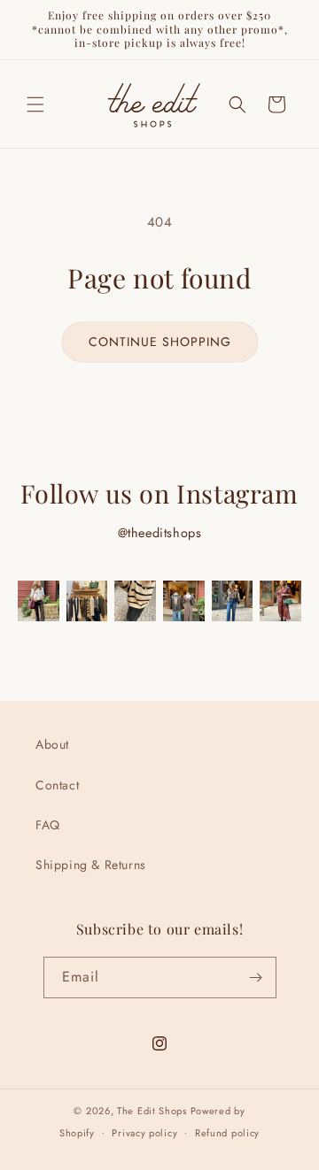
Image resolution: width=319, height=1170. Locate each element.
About (52, 744)
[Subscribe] (256, 977)
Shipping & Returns (90, 865)
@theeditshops (160, 533)
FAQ (47, 825)
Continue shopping (160, 341)
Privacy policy (144, 1133)
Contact (57, 785)
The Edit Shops (152, 1111)
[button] (35, 104)
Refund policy (227, 1133)
